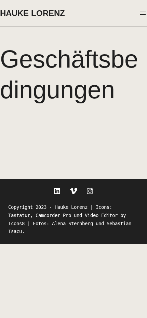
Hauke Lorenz (32, 13)
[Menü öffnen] (143, 13)
